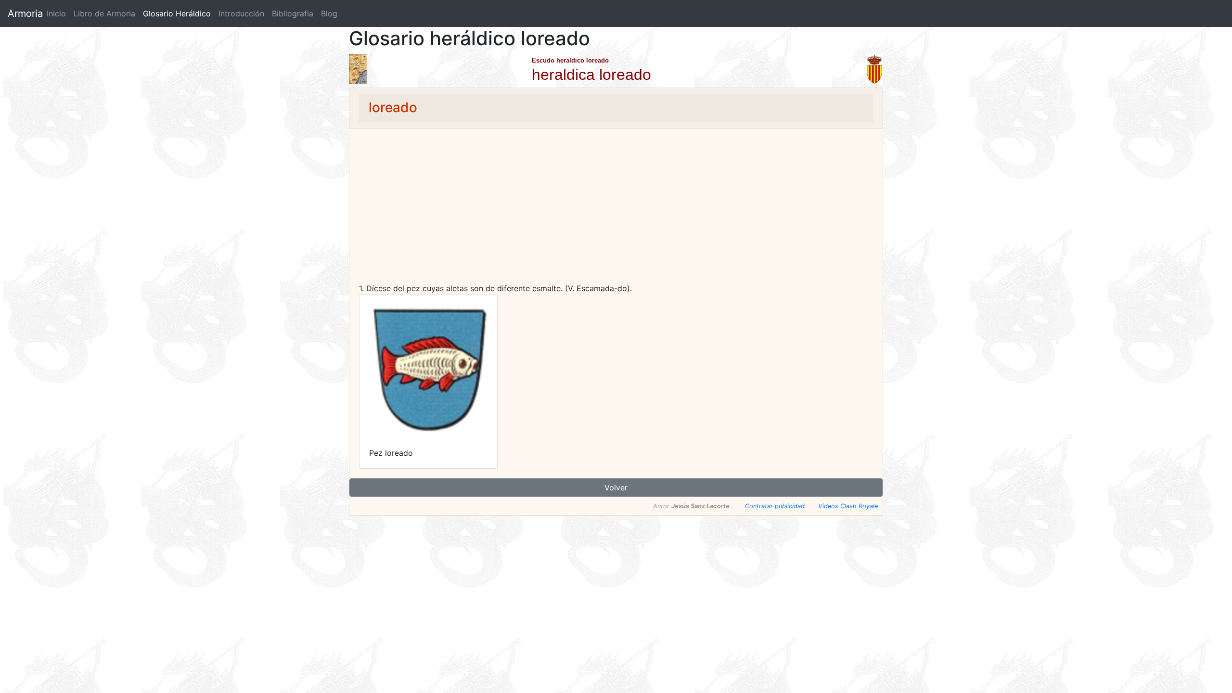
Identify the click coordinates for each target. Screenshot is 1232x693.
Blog (329, 13)
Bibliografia (292, 13)
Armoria (25, 13)
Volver (616, 487)
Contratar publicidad (775, 506)
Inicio (56, 13)
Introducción (241, 13)
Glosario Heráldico (177, 13)
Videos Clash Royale (848, 506)
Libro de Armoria (106, 13)
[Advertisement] (616, 210)
